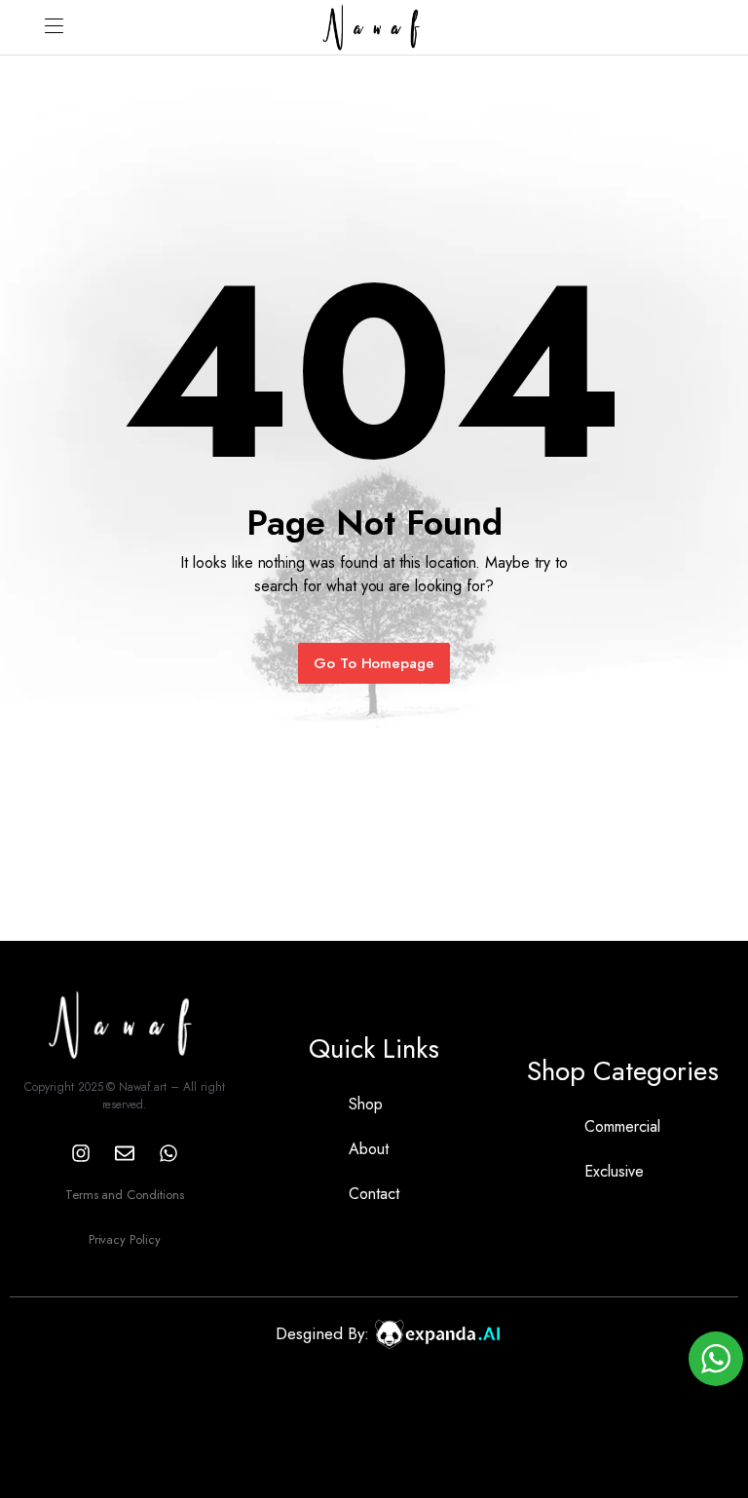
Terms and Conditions (124, 1194)
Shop (366, 1104)
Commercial (622, 1126)
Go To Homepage (374, 663)
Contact (374, 1193)
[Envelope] (124, 1153)
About (369, 1149)
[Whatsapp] (168, 1153)
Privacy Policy (125, 1239)
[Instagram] (80, 1153)
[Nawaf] (374, 27)
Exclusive (614, 1171)
